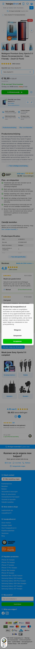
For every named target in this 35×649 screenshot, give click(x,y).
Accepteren (17, 341)
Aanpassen (17, 336)
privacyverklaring (8, 324)
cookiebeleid (18, 322)
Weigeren (17, 330)
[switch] (4, 646)
